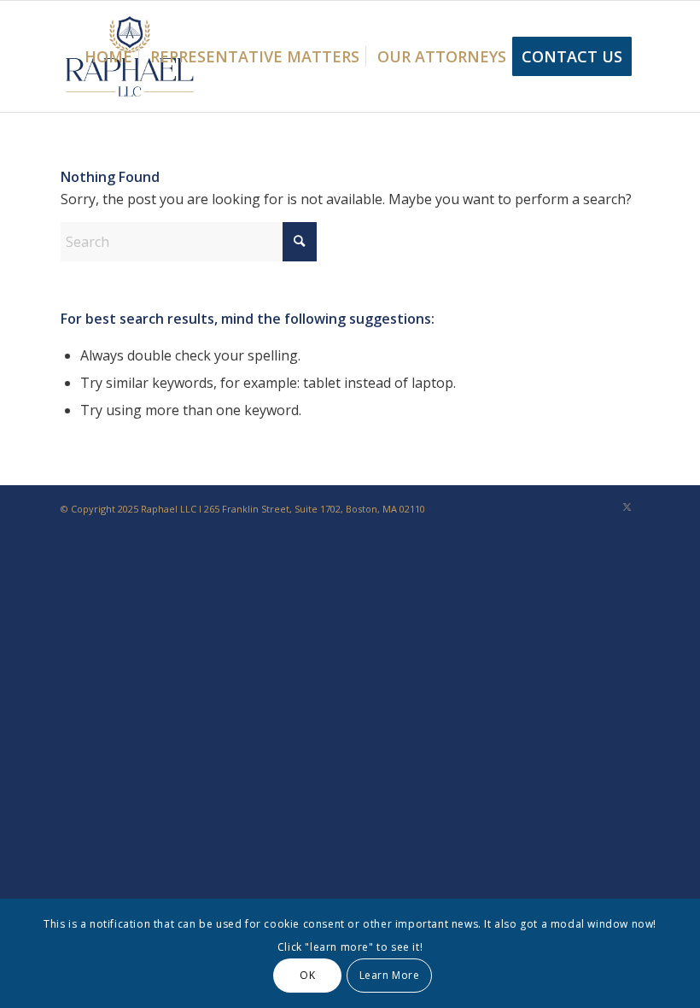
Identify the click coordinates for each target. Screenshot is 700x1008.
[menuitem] (108, 56)
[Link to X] (627, 506)
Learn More (389, 975)
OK (307, 975)
